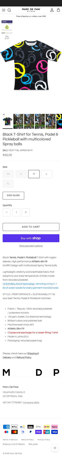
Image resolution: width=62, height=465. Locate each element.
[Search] (11, 10)
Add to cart (31, 227)
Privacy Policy (44, 440)
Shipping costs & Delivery (14, 444)
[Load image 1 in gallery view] (31, 65)
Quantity (7, 205)
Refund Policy (24, 357)
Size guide (13, 195)
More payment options (31, 246)
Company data (31, 402)
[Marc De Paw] (31, 10)
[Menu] (3, 10)
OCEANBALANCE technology (19, 284)
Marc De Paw (16, 453)
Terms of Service (10, 440)
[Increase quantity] (26, 212)
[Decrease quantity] (7, 212)
